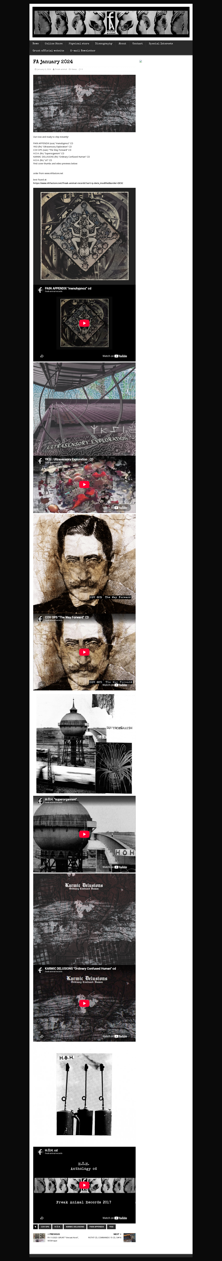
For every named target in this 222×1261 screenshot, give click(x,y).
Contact (137, 44)
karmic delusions (75, 1226)
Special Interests (161, 44)
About (122, 44)
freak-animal (61, 69)
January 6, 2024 (44, 69)
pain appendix (97, 1226)
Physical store (79, 44)
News (35, 44)
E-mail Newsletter (82, 51)
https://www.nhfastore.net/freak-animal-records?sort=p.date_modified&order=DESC (78, 183)
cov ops (45, 1226)
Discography (104, 44)
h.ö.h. (58, 1226)
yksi (111, 1226)
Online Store (54, 44)
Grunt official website (48, 51)
